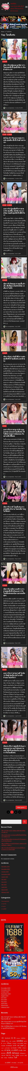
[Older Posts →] (19, 812)
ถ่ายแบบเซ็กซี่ (20, 1043)
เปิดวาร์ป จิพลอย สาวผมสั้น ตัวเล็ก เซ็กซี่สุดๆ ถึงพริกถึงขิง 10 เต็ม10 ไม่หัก (14, 286)
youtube (14, 1041)
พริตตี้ (21, 1045)
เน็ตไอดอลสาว (23, 1053)
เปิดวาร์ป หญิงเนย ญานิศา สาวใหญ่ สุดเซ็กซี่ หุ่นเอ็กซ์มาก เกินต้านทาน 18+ (14, 67)
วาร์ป (19, 1048)
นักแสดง (3, 1045)
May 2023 (3, 884)
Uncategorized (5, 901)
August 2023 (4, 877)
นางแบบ (9, 1045)
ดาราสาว (4, 1043)
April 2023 (4, 887)
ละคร (2, 1048)
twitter (7, 1041)
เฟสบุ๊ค (17, 1055)
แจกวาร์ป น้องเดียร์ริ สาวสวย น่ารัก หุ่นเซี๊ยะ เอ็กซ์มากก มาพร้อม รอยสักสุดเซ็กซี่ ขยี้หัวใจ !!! (14, 212)
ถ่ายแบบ (14, 1043)
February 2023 (5, 892)
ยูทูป (25, 1045)
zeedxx (13, 3)
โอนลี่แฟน (10, 1057)
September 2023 (5, 874)
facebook (7, 1038)
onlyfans (23, 1038)
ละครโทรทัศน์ (7, 1048)
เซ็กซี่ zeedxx (14, 1067)
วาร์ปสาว (24, 1048)
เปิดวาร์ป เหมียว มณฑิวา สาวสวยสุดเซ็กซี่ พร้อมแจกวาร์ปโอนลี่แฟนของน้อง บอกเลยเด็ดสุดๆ (14, 592)
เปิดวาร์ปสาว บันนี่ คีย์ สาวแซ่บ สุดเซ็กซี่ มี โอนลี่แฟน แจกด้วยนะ (14, 358)
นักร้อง (25, 1043)
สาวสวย (4, 134)
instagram (18, 1038)
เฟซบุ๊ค (13, 1055)
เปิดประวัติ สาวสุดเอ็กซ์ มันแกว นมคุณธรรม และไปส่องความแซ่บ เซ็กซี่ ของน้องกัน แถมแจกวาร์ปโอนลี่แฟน (14, 749)
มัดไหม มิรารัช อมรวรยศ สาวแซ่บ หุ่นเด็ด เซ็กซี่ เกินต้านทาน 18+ (14, 140)
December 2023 (5, 866)
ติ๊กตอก (9, 1043)
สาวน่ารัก (3, 904)
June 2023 (4, 882)
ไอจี (15, 1057)
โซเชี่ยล (5, 1057)
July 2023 (3, 879)
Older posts (20, 807)
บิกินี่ (18, 1045)
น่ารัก (14, 1045)
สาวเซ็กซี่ (5, 61)
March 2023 (4, 889)
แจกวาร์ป (22, 1055)
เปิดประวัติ (3, 1055)
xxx (10, 1041)
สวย (2, 1050)
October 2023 (5, 871)
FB (12, 1038)
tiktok (3, 1041)
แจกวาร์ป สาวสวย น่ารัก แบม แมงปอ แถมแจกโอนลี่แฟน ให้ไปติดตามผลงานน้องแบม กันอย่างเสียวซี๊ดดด (14, 432)
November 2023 (5, 869)
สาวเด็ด (21, 1050)
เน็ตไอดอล (15, 1053)
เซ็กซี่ (8, 1053)
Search (24, 822)
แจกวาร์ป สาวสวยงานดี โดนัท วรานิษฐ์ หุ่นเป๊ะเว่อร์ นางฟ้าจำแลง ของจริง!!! (14, 675)
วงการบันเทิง (14, 1048)
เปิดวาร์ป (8, 1055)
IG (15, 1038)
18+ (2, 1038)
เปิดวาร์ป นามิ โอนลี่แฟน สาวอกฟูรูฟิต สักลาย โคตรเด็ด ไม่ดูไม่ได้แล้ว (14, 509)
